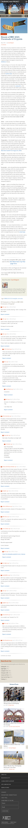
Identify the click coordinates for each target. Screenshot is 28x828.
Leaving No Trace (4, 671)
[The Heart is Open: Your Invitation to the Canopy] (14, 715)
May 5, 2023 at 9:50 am (14, 575)
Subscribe (5, 811)
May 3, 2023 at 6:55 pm (11, 319)
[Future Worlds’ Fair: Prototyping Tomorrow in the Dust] (14, 758)
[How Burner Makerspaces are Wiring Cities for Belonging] (14, 694)
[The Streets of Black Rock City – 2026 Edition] (14, 737)
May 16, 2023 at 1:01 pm (18, 389)
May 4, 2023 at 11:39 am (17, 506)
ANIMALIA (6, 298)
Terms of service (4, 822)
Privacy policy (13, 822)
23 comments (3, 44)
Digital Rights (3, 669)
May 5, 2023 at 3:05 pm (17, 444)
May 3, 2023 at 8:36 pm (16, 416)
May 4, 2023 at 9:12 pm (15, 528)
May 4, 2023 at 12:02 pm (14, 516)
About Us (3, 774)
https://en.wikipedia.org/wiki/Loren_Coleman (13, 554)
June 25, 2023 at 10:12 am (17, 640)
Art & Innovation (6, 784)
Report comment (5, 314)
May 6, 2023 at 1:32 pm (13, 551)
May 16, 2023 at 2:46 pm (13, 602)
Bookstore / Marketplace (9, 795)
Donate (3, 792)
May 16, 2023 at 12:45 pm (12, 590)
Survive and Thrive (5, 675)
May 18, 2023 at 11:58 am (13, 623)
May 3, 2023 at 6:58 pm (11, 334)
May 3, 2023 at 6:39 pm (11, 307)
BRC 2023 (10, 298)
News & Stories (5, 787)
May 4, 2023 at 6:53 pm (15, 435)
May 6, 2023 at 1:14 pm (13, 362)
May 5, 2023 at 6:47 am (13, 563)
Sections (3, 16)
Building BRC (3, 34)
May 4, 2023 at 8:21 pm (16, 349)
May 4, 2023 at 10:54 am (13, 491)
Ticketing (3, 679)
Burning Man (14, 298)
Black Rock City (5, 777)
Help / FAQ (4, 797)
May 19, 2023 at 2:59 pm (15, 399)
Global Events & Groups (7, 781)
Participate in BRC (4, 673)
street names (20, 298)
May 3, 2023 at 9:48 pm (21, 466)
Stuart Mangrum (11, 43)
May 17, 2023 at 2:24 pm (15, 614)
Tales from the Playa (5, 677)
